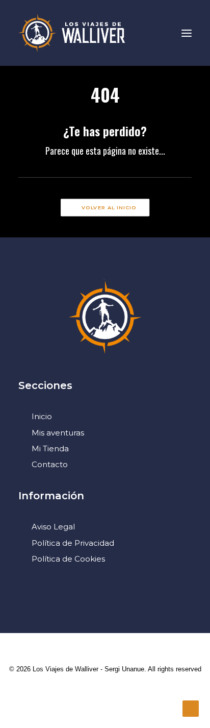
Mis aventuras (58, 433)
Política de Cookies (68, 559)
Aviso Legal (53, 526)
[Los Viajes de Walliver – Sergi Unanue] (71, 33)
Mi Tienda (50, 448)
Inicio (42, 416)
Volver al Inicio (109, 208)
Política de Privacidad (73, 543)
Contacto (50, 464)
